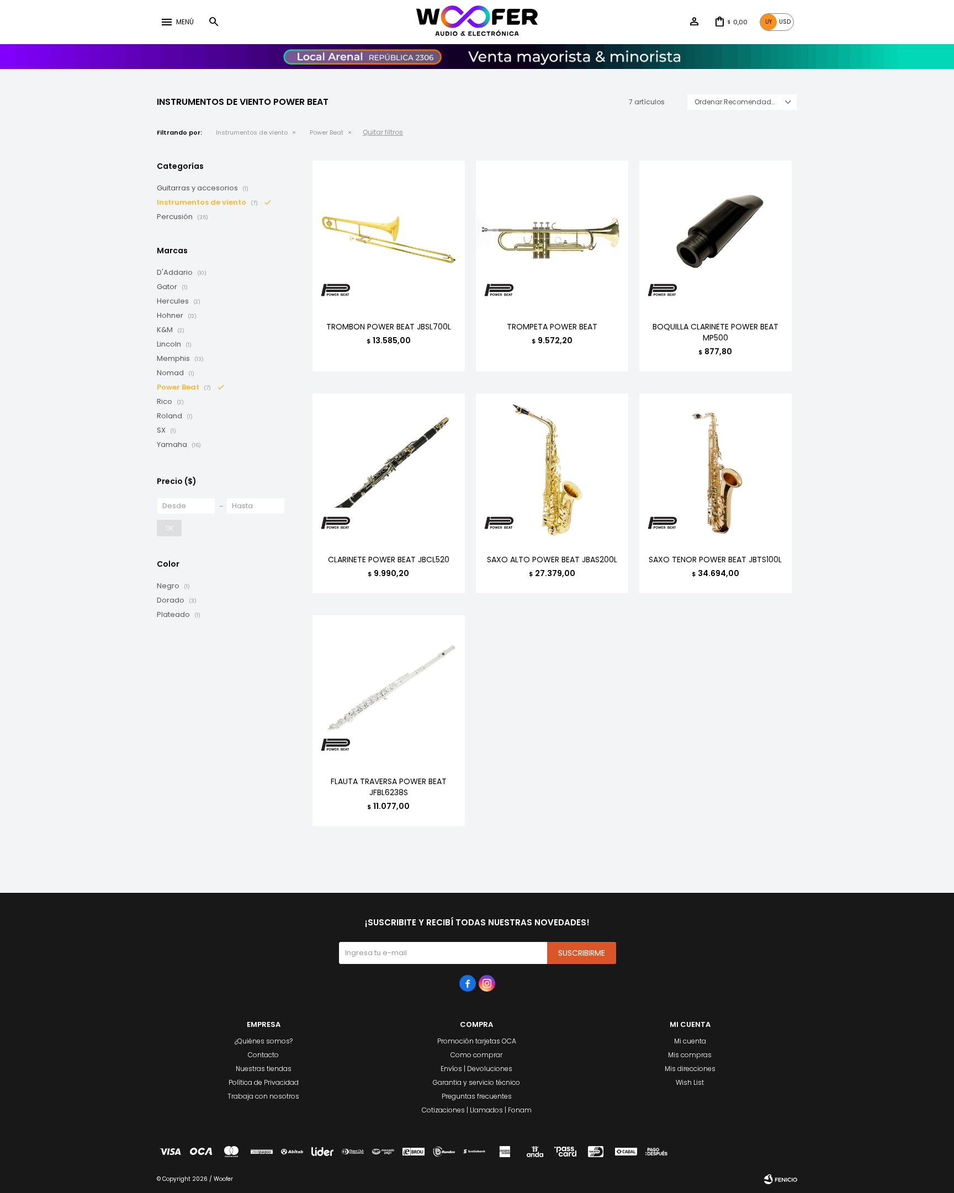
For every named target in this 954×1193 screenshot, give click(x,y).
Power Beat (326, 132)
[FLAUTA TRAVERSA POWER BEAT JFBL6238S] (388, 691)
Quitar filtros (383, 132)
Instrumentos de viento (252, 132)
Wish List (690, 1082)
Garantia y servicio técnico (476, 1082)
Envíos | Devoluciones (476, 1068)
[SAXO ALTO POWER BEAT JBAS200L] (552, 469)
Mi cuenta (690, 1041)
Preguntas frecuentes (477, 1096)
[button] (213, 22)
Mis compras (690, 1054)
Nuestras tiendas (264, 1068)
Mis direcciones (690, 1068)
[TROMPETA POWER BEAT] (552, 237)
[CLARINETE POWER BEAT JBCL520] (388, 469)
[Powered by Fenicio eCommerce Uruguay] (780, 1179)
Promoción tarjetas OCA (476, 1041)
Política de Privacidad (264, 1082)
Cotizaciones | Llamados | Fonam (477, 1110)
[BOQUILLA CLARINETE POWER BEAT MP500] (715, 237)
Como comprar (476, 1054)
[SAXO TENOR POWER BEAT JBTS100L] (715, 469)
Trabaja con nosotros (263, 1096)
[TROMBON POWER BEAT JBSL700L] (388, 237)
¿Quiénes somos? (264, 1041)
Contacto (263, 1054)
